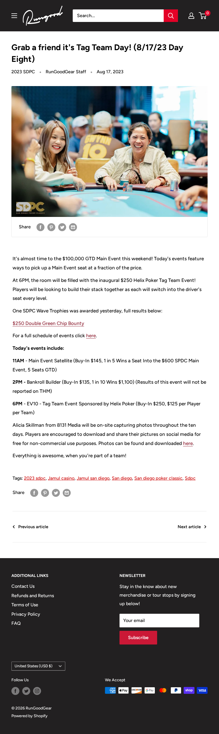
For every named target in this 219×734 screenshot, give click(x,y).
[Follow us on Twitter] (26, 691)
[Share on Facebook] (40, 227)
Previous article (33, 526)
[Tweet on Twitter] (62, 227)
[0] (202, 15)
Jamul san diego (93, 478)
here (91, 335)
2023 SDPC (23, 71)
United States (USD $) (33, 666)
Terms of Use (24, 604)
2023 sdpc (35, 478)
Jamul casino (61, 478)
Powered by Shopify (29, 715)
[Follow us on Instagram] (37, 691)
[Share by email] (73, 227)
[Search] (171, 15)
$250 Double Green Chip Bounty (48, 323)
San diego (122, 478)
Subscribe (138, 637)
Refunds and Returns (32, 595)
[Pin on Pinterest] (51, 227)
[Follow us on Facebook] (15, 691)
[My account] (191, 16)
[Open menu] (14, 15)
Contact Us (23, 586)
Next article (189, 526)
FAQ (16, 623)
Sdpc (190, 478)
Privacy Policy (25, 614)
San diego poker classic (158, 478)
